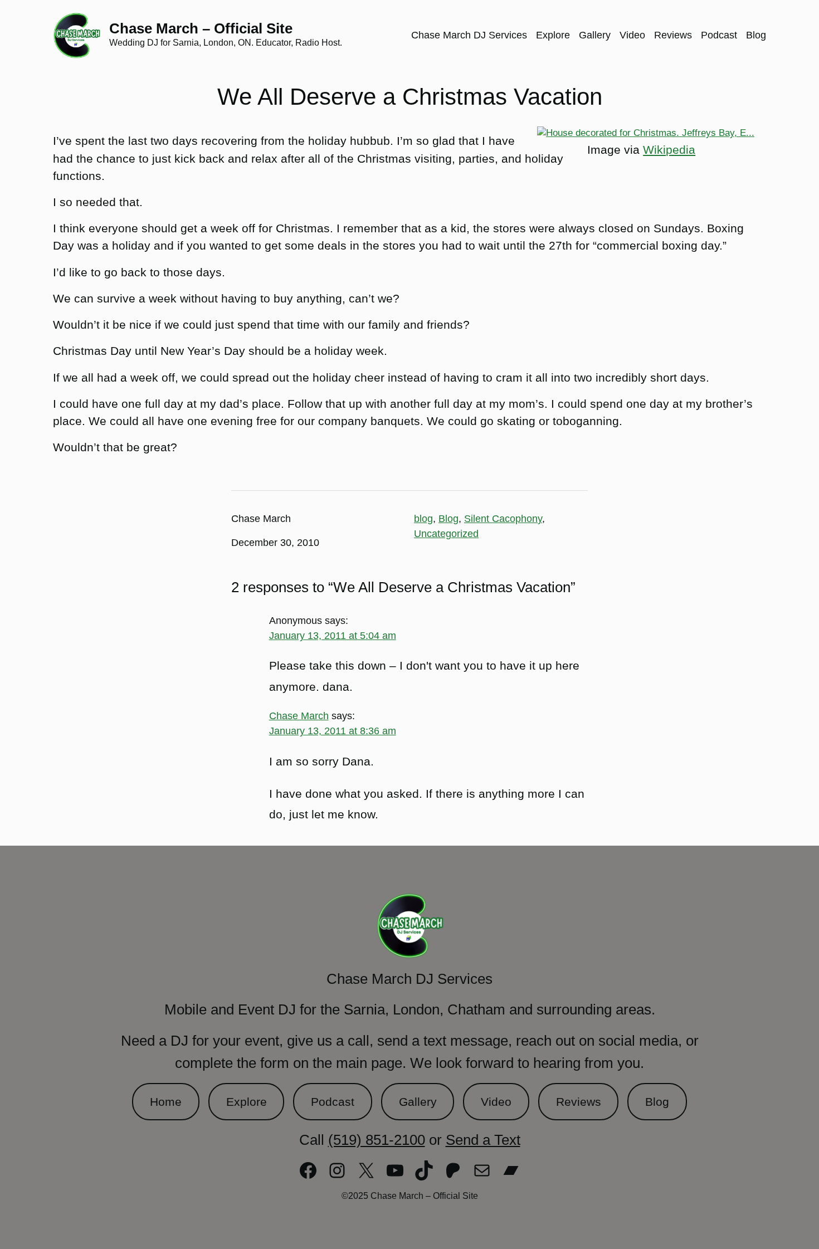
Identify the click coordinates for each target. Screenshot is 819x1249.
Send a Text (483, 1139)
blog (423, 518)
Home (166, 1101)
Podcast (332, 1101)
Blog (448, 518)
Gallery (418, 1101)
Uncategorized (446, 533)
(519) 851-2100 (376, 1139)
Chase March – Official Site (200, 28)
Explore (246, 1101)
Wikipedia (669, 149)
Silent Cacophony (503, 518)
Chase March (299, 715)
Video (496, 1101)
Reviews (578, 1101)
